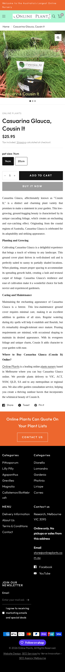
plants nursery (48, 366)
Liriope (38, 486)
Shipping (21, 142)
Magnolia (8, 486)
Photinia (39, 480)
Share (10, 405)
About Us (8, 520)
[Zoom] (58, 37)
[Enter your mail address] (27, 599)
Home (6, 26)
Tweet (26, 405)
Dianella (39, 462)
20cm (21, 161)
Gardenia (40, 474)
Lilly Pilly (8, 468)
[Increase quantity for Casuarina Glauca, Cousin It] (14, 175)
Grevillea (8, 480)
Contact (7, 532)
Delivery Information (16, 514)
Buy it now (33, 186)
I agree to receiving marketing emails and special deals (17, 613)
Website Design (12, 653)
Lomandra (41, 468)
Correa (38, 492)
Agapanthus (10, 474)
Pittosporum (10, 462)
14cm (8, 161)
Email (5, 592)
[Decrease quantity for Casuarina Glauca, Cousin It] (5, 175)
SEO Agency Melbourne (32, 658)
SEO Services (29, 653)
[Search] (54, 16)
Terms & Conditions (15, 526)
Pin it (41, 405)
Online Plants (10, 366)
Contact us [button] (32, 437)
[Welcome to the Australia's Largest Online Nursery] (32, 5)
